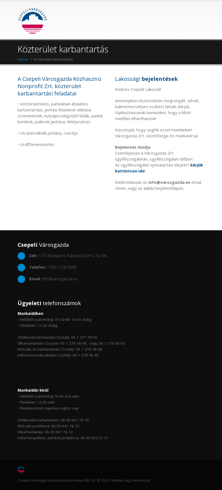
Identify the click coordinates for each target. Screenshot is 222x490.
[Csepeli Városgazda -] (32, 20)
